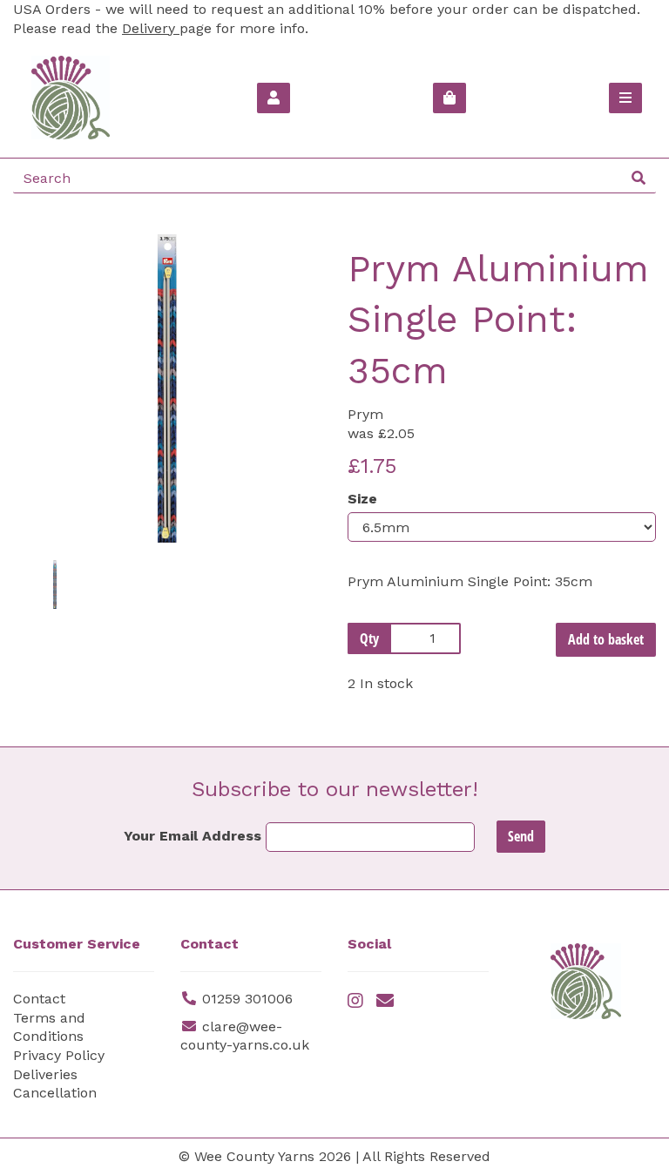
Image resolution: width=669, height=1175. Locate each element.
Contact (39, 998)
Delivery (150, 28)
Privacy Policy (59, 1055)
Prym (365, 414)
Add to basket (606, 639)
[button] (45, 465)
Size (362, 498)
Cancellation (55, 1092)
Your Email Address (192, 835)
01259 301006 (247, 998)
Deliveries (45, 1074)
